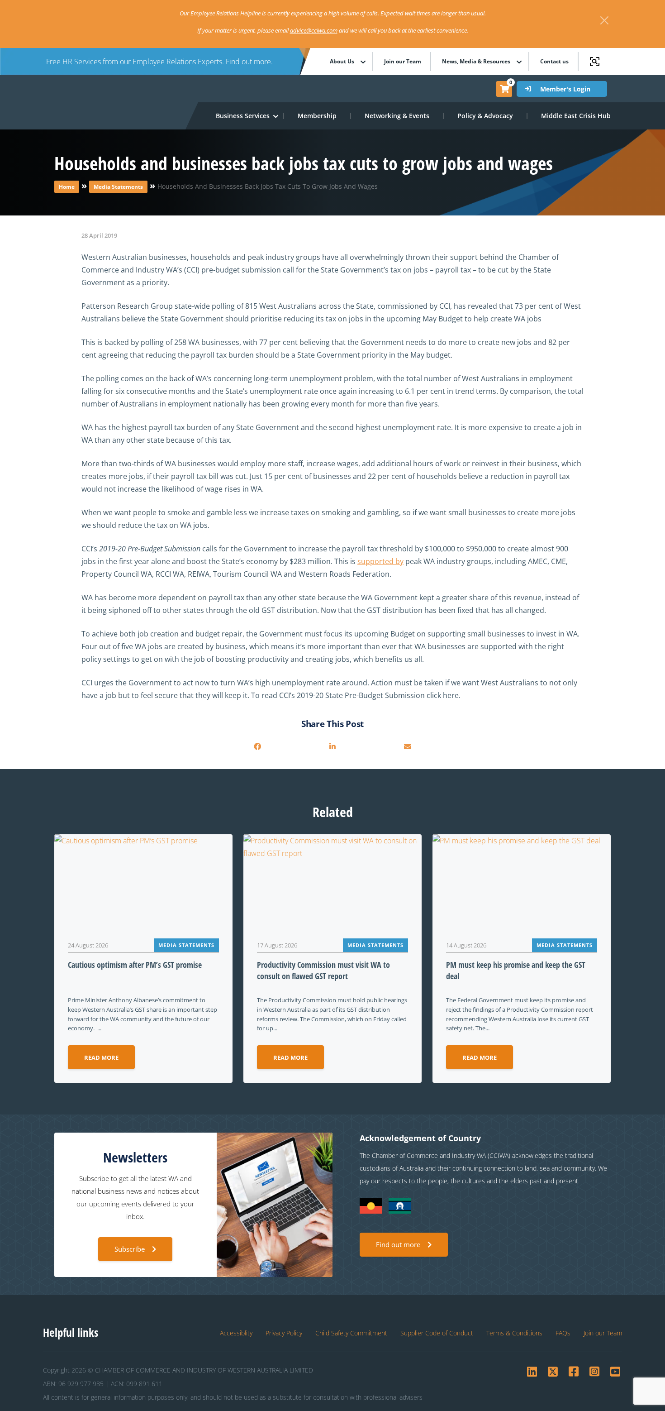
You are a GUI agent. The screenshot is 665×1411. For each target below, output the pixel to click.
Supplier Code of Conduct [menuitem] (436, 1333)
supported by (380, 561)
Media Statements (118, 187)
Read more (101, 1057)
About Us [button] (342, 61)
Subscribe (129, 1248)
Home (67, 187)
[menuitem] (317, 115)
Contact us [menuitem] (554, 61)
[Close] (604, 20)
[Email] (407, 746)
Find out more (398, 1244)
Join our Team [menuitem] (402, 61)
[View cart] (504, 89)
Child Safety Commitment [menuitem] (351, 1333)
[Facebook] (257, 746)
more (262, 62)
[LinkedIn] (332, 746)
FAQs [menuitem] (563, 1333)
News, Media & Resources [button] (476, 61)
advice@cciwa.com (313, 30)
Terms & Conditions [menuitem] (514, 1333)
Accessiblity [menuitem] (236, 1333)
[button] (243, 115)
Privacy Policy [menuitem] (284, 1333)
